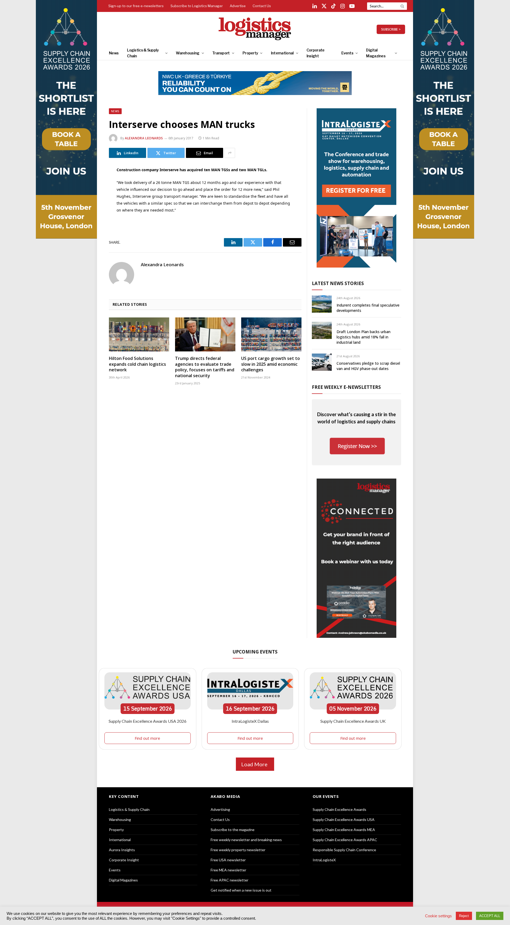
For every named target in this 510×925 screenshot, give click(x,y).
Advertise (238, 6)
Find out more (147, 738)
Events (347, 53)
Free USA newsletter (228, 860)
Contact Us (262, 6)
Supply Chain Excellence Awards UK (353, 721)
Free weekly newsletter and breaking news (246, 839)
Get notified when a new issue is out (241, 890)
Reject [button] (464, 916)
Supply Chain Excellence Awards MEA (344, 829)
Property (250, 53)
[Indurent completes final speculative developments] (322, 304)
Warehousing (187, 53)
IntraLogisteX (324, 860)
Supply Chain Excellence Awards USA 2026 (147, 721)
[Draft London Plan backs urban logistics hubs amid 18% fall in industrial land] (322, 330)
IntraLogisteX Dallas (250, 721)
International (282, 53)
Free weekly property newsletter (238, 849)
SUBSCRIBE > (391, 29)
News (113, 53)
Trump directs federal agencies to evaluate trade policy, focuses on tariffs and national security (204, 367)
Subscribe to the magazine (232, 829)
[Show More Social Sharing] (229, 153)
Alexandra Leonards (144, 138)
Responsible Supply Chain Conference (344, 849)
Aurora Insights (122, 849)
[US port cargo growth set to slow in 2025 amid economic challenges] (271, 334)
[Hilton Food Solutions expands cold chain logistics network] (139, 334)
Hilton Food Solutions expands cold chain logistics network (137, 364)
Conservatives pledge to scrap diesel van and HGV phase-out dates (368, 366)
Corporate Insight (316, 53)
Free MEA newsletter (228, 870)
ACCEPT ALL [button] (489, 916)
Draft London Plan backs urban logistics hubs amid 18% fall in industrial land (363, 337)
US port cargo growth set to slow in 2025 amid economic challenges (270, 364)
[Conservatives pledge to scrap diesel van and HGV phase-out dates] (322, 362)
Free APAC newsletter (229, 880)
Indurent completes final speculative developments (368, 308)
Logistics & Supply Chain (143, 53)
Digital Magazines (375, 53)
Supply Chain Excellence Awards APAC (345, 839)
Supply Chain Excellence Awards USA (344, 819)
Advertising (220, 809)
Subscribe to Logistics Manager (197, 6)
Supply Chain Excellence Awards (339, 809)
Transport (221, 53)
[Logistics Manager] (255, 29)
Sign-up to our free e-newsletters (136, 6)
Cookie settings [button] (438, 916)
